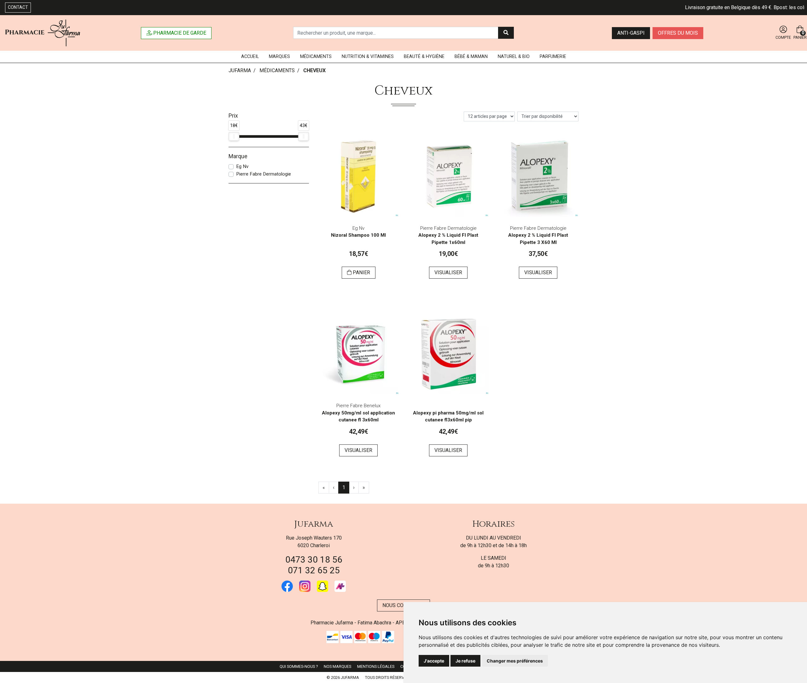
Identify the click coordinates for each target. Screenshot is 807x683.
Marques (279, 56)
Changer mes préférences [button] (515, 660)
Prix (233, 116)
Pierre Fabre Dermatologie (263, 174)
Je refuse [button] (465, 660)
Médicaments (316, 56)
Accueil (250, 56)
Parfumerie (553, 56)
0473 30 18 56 (313, 559)
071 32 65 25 (314, 570)
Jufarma (313, 524)
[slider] (234, 136)
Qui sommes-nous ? (299, 666)
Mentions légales (375, 666)
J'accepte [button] (434, 660)
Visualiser (448, 272)
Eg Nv (242, 166)
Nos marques (337, 666)
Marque (238, 156)
